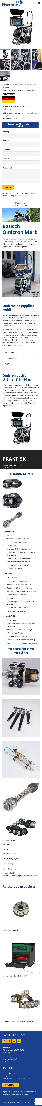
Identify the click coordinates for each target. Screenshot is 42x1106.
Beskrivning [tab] (21, 203)
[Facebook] (4, 1041)
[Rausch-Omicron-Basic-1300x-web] (21, 428)
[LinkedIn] (19, 1041)
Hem (4, 85)
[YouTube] (14, 1041)
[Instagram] (9, 1041)
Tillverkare (10, 85)
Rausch (17, 85)
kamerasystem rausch (15, 195)
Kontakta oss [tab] (21, 205)
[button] (34, 3)
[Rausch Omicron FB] (21, 274)
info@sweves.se (8, 1076)
